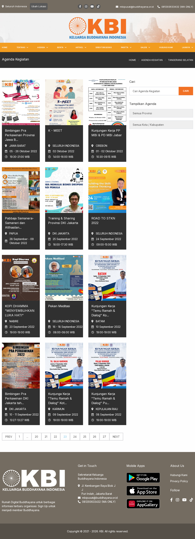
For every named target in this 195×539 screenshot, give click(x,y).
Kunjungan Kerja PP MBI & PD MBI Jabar (106, 133)
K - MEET (55, 130)
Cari (186, 90)
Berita (60, 47)
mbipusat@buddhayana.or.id (100, 497)
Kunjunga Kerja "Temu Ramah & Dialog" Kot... (60, 398)
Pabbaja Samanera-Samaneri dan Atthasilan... (19, 222)
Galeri (144, 47)
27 (104, 436)
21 (46, 436)
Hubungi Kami (166, 47)
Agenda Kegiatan (152, 60)
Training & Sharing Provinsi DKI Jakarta (63, 220)
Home (4, 47)
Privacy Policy (179, 481)
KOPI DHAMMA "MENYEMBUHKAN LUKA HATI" (19, 310)
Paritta (124, 47)
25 (84, 436)
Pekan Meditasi (59, 306)
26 (94, 436)
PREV (8, 436)
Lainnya (186, 47)
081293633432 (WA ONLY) (177, 6)
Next (116, 436)
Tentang (21, 47)
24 (75, 436)
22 (55, 436)
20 (36, 436)
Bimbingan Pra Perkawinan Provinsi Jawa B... (20, 135)
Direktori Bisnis (104, 47)
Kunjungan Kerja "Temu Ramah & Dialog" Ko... (103, 310)
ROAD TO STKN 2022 (103, 220)
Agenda (41, 47)
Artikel (79, 47)
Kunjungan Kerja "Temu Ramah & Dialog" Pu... (103, 398)
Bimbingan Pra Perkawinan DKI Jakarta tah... (16, 398)
